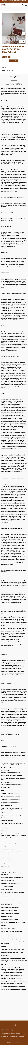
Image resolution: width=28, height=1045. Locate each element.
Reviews (14, 80)
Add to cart (14, 61)
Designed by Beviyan (16, 1043)
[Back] (2, 9)
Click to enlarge (23, 33)
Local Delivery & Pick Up (14, 84)
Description (14, 77)
